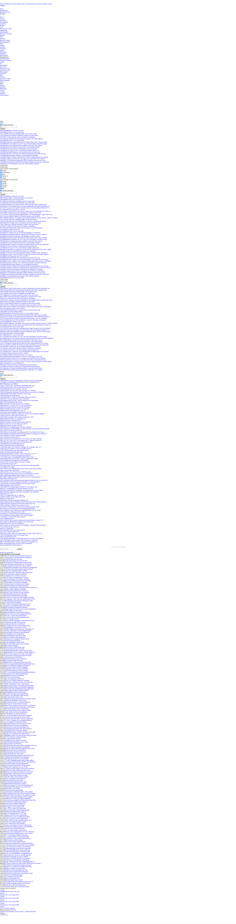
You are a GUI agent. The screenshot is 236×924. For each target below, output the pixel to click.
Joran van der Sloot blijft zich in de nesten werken (17, 483)
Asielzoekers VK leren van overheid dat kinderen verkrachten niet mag (23, 153)
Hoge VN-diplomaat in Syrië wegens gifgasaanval (19, 861)
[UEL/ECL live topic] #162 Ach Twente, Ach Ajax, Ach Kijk (20, 438)
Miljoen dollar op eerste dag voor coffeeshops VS (19, 629)
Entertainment (4, 32)
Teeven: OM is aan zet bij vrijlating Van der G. (18, 614)
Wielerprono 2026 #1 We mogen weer (14, 535)
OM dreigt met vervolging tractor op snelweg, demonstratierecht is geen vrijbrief (25, 249)
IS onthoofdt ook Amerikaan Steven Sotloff (18, 566)
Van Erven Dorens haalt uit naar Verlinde (17, 644)
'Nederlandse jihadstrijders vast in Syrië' (16, 742)
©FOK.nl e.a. (4, 915)
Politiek (2, 25)
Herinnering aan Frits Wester (13, 657)
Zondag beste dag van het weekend (12, 209)
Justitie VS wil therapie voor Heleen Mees (17, 733)
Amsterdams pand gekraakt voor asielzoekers (18, 787)
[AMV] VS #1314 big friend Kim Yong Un (15, 455)
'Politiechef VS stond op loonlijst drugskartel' (18, 798)
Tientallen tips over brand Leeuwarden (15, 740)
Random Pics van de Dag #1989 (12, 277)
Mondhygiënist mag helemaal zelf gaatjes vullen (19, 600)
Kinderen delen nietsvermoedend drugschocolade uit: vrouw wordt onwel (24, 480)
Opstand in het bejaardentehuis (14, 875)
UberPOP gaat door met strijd (13, 559)
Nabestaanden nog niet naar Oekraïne (16, 594)
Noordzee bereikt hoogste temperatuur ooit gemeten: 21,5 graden (21, 269)
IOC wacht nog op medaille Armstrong (16, 835)
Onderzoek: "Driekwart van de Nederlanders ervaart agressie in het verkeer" (24, 259)
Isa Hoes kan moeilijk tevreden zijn (15, 803)
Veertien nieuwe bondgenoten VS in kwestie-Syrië (19, 831)
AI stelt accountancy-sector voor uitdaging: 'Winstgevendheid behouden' (23, 525)
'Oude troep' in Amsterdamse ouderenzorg (17, 860)
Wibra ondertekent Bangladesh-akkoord (15, 607)
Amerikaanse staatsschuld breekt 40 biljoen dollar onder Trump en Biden (23, 142)
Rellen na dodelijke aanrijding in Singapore (17, 665)
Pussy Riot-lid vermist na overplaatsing (16, 725)
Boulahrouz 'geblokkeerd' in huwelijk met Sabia (19, 873)
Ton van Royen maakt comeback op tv (16, 830)
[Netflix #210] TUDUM (10, 485)
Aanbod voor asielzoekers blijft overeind (16, 695)
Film (1, 37)
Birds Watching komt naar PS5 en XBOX (14, 256)
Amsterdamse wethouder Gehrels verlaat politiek (19, 792)
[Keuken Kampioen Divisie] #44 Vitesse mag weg (17, 503)
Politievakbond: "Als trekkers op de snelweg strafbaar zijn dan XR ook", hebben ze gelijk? (29, 218)
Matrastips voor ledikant (9, 384)
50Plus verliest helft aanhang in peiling (16, 775)
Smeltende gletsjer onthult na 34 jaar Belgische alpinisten (19, 155)
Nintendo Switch (5, 68)
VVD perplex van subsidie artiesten (15, 713)
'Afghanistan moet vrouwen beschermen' (16, 669)
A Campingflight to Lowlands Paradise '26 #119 (16, 488)
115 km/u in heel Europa (13, 677)
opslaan (3, 128)
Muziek (2, 35)
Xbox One (3, 67)
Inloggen (2, 5)
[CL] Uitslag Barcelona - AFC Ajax (16, 813)
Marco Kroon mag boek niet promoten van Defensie (20, 705)
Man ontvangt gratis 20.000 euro (14, 679)
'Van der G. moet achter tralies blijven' (16, 615)
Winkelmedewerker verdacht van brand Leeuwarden (20, 732)
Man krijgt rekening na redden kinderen (17, 690)
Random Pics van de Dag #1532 (12, 363)
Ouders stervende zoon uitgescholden (16, 815)
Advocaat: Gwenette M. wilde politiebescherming (19, 597)
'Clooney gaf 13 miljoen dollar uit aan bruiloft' (18, 562)
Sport (1, 44)
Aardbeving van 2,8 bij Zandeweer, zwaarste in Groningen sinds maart (23, 221)
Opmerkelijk (3, 30)
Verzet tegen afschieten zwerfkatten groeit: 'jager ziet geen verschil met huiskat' (25, 267)
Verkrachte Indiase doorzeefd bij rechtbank (17, 612)
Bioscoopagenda (5, 42)
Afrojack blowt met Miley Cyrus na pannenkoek (19, 718)
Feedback (3, 93)
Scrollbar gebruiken (7, 125)
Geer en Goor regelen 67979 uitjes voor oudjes (18, 654)
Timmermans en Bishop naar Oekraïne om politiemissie (21, 567)
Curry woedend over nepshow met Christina (18, 846)
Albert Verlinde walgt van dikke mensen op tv (18, 820)
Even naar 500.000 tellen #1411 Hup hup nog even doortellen (20, 468)
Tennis (2, 50)
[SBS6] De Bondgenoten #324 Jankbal (14, 460)
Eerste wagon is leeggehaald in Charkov (16, 577)
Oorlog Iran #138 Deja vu (10, 395)
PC (1, 63)
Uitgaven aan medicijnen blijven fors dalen (17, 605)
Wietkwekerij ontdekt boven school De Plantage (19, 843)
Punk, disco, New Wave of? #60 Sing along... (16, 472)
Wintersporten (4, 55)
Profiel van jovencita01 (6, 552)
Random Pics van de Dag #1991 (12, 132)
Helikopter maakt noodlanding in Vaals (16, 870)
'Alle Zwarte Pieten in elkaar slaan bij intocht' (19, 715)
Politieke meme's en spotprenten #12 (13, 419)
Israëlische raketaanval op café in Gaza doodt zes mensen (19, 313)
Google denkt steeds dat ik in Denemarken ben (16, 442)
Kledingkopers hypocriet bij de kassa (15, 692)
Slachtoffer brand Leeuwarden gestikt (16, 730)
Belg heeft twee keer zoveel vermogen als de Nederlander (19, 400)
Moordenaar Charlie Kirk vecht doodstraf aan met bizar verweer (21, 340)
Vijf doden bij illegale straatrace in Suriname (17, 883)
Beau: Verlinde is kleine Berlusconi (15, 637)
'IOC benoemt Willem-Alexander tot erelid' (16, 836)
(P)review (5, 185)
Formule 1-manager (5, 60)
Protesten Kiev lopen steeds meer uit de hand (18, 662)
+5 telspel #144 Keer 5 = (10, 532)
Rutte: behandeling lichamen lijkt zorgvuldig (18, 580)
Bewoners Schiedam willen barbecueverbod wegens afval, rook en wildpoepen (25, 261)
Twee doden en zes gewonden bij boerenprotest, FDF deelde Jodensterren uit (25, 316)
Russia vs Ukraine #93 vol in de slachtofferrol (15, 405)
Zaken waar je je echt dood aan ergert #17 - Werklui (18, 390)
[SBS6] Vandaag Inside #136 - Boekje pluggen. (16, 515)
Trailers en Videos (5, 78)
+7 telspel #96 (6, 528)
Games (2, 62)
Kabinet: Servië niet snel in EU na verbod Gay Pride (20, 795)
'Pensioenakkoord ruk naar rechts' (14, 649)
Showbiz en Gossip (5, 29)
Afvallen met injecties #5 (9, 470)
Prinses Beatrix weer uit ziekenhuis (14, 805)
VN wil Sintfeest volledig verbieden (16, 737)
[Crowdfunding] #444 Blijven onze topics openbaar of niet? (20, 382)
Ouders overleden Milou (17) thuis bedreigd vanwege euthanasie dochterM (24, 428)
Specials (44, 4)
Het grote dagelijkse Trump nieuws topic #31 (16, 412)
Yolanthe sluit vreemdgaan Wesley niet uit (17, 639)
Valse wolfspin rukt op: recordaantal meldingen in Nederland (20, 233)
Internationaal (4, 22)
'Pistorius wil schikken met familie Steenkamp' (18, 866)
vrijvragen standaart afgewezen (11, 452)
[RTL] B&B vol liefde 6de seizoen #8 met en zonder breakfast (20, 477)
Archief (50, 4)
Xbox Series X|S (5, 70)
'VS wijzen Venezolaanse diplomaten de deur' (17, 604)
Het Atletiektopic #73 (8, 478)
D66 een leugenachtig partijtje (11, 311)
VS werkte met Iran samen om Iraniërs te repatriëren (17, 137)
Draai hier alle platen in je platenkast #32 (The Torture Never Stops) (22, 432)
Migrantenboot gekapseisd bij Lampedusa (17, 757)
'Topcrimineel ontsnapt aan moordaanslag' (17, 632)
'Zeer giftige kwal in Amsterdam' (14, 634)
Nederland (3, 20)
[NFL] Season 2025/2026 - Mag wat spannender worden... (19, 458)
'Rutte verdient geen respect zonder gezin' (17, 684)
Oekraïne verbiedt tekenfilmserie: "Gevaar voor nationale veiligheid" (22, 414)
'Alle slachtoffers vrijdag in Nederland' (16, 574)
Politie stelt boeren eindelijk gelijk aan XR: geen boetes (18, 134)
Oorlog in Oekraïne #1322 (10, 420)
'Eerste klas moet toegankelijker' (14, 790)
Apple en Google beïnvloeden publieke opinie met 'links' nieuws (21, 145)
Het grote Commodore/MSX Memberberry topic (17, 457)
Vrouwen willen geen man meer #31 (13, 415)
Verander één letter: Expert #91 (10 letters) (15, 407)
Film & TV (3, 73)
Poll (3, 189)
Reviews (33, 4)
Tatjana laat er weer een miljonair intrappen (17, 817)
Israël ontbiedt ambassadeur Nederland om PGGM (19, 620)
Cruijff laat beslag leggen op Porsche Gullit (17, 851)
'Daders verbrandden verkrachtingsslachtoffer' (18, 630)
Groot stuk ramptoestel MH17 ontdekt (16, 571)
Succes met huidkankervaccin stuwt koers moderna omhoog (19, 163)
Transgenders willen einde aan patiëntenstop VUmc (20, 599)
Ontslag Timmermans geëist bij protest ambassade (19, 755)
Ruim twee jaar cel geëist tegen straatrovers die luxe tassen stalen (21, 380)
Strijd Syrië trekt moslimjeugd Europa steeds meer (19, 689)
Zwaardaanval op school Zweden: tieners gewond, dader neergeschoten (23, 204)
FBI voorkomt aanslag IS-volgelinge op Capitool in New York (20, 213)
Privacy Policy (19, 911)
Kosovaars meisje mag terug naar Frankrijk (17, 747)
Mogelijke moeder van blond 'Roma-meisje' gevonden (20, 735)
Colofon (2, 92)
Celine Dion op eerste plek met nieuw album (17, 717)
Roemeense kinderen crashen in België (16, 670)
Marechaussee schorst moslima (14, 840)
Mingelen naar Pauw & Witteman (14, 675)
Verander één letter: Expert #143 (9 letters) (14, 404)
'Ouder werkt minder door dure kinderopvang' (18, 825)
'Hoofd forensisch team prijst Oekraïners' (16, 585)
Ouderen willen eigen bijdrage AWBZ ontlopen (18, 797)
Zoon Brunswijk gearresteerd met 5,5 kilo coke (18, 564)
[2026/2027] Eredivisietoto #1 (11, 545)
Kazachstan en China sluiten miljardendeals (17, 838)
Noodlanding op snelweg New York (15, 627)
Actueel (2, 19)
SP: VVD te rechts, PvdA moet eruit (15, 808)
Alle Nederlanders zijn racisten (11, 402)
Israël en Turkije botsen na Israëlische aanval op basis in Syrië (20, 223)
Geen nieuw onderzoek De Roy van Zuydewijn (19, 682)
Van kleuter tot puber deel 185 (11, 425)
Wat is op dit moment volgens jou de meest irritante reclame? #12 (21, 520)
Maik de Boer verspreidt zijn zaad (14, 647)
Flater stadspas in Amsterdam (13, 610)
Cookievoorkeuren (30, 911)
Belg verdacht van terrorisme (13, 743)
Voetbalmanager (4, 58)
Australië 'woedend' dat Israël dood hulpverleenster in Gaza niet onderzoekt (24, 244)
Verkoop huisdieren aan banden (14, 780)
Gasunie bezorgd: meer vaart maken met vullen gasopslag (19, 465)
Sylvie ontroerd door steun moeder (15, 823)
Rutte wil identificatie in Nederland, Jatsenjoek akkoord (21, 587)
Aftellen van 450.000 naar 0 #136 (12, 497)
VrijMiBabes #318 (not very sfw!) (12, 130)
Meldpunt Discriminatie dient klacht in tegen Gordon (20, 699)
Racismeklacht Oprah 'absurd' (14, 880)
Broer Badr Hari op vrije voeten (14, 753)
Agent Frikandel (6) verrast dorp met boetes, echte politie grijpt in (21, 139)
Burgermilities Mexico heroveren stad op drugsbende (20, 609)
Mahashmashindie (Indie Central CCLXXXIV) (16, 475)
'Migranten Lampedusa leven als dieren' (16, 767)
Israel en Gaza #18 (8, 463)
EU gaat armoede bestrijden (13, 602)
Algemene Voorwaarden (7, 911)
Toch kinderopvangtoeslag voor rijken (16, 782)
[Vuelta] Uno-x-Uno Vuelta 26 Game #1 (14, 424)
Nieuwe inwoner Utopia (12, 619)
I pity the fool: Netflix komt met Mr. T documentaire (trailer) (20, 147)
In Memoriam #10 (8, 537)
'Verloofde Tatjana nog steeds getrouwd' (16, 763)
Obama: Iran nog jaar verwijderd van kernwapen (19, 772)
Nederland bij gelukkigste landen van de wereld (18, 833)
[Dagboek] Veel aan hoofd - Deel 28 (13, 389)
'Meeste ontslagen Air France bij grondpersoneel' (19, 785)
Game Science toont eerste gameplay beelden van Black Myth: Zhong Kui (23, 252)
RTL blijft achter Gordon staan (14, 697)
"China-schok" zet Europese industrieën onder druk (17, 385)
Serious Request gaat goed (12, 640)
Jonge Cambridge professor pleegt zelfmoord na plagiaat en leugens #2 (23, 433)
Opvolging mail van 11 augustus (12, 495)
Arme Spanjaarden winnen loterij (14, 642)
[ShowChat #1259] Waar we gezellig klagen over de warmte (20, 510)
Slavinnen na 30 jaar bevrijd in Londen (16, 703)
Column (4, 183)
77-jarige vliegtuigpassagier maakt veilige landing (19, 760)
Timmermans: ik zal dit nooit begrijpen (16, 582)
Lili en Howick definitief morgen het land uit (19, 556)
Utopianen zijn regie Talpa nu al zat (15, 622)
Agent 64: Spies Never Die (10, 229)
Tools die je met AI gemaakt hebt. (12, 445)
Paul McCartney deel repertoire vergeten (16, 777)
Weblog (6, 4)
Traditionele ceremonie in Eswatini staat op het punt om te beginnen (22, 392)
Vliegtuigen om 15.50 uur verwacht (15, 576)
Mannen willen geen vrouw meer (12, 512)
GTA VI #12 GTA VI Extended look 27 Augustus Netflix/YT (21, 440)
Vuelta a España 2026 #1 (10, 437)
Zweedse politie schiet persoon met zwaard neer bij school (19, 473)
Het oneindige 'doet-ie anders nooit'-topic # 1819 (17, 417)
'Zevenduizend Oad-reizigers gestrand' (16, 802)
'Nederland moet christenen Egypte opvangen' (18, 865)
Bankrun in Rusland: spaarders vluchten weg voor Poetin (19, 135)
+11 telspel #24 (7, 498)
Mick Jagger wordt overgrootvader (14, 807)
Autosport (3, 48)
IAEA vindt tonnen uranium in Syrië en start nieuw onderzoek (20, 348)
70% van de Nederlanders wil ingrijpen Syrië (19, 853)
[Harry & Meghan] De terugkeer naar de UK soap (16, 522)
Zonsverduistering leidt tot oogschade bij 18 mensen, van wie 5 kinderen (23, 234)
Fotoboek (3, 87)
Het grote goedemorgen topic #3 (12, 443)
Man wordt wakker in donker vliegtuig (16, 667)
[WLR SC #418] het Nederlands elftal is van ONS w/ (18, 397)
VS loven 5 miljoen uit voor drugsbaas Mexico (18, 720)
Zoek (10, 4)
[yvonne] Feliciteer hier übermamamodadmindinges (17, 508)
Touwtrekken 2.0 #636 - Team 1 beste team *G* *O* (18, 453)
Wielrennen (3, 52)
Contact (2, 90)
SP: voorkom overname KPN (13, 876)
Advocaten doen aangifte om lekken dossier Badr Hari (20, 800)
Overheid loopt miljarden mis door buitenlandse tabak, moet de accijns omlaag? (25, 331)
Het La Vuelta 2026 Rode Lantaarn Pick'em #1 (15, 513)
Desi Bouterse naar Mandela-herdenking (16, 674)
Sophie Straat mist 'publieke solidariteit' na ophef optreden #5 (20, 482)
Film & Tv (5, 176)
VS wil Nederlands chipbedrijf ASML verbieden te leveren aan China (22, 160)
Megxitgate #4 (7, 518)
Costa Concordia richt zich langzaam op (16, 818)
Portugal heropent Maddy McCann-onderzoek (18, 728)
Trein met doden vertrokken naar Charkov (17, 584)
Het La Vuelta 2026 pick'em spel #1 (13, 517)
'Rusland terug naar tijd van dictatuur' (15, 752)
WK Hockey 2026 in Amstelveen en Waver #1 (16, 387)
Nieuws (23, 4)
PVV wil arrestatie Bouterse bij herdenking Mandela (20, 672)
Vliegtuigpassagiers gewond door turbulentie (18, 848)
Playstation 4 (3, 65)
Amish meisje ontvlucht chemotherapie (16, 712)
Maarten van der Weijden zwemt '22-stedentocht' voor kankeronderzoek (23, 502)
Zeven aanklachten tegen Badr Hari (15, 778)
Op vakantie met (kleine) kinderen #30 (14, 500)
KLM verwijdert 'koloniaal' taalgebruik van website (20, 748)
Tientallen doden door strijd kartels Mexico (17, 886)
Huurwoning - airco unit (9, 527)
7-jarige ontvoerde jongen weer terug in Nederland (19, 768)
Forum (2, 4)
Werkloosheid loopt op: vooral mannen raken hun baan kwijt (20, 152)
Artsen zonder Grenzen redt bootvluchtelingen (18, 557)
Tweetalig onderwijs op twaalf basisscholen (17, 625)
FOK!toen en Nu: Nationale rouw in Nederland (18, 572)
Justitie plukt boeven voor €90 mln (15, 624)
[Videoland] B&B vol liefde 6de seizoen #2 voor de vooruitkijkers (21, 538)
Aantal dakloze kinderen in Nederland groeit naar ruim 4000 (20, 216)
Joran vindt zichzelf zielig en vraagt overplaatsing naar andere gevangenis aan (25, 206)
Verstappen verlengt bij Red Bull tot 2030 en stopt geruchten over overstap (24, 157)
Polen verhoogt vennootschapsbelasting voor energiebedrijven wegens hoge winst (26, 214)
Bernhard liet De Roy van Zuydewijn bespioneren (19, 685)
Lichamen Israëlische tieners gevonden (16, 595)
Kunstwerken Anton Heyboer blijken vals (17, 727)
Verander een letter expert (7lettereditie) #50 (15, 422)
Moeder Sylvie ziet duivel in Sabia (15, 828)
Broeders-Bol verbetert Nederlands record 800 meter (17, 203)
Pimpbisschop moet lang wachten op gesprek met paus (21, 745)
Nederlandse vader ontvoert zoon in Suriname (18, 773)
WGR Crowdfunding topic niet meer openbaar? (16, 427)
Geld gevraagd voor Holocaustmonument (17, 617)
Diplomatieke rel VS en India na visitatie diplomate (19, 652)
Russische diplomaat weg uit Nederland (16, 694)
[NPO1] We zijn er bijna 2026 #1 (12, 530)
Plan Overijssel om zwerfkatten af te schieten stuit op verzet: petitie (21, 490)
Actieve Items (16, 4)
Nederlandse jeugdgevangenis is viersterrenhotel (19, 826)
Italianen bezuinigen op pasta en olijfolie (16, 856)
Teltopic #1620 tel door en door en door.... (15, 505)
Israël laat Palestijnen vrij (12, 878)
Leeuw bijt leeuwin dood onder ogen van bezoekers (20, 707)
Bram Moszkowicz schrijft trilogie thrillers (17, 810)
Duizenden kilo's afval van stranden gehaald (17, 855)
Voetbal (2, 45)
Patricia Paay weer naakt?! (12, 788)
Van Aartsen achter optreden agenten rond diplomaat (20, 762)
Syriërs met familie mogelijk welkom (15, 822)
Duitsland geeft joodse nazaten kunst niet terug (18, 650)
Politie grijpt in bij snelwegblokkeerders (14, 450)
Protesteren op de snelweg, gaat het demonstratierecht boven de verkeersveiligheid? (26, 338)
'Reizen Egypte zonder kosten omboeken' (16, 871)
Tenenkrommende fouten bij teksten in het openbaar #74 (19, 542)
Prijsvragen (3, 88)
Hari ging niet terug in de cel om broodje (16, 758)
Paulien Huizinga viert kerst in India (15, 635)
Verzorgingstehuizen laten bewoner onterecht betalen (20, 793)
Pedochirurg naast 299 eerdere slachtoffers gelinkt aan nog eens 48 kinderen (24, 162)
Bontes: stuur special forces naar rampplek (17, 592)
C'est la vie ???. (6, 493)
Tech (1, 27)
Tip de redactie (4, 95)
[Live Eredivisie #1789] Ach (11, 430)
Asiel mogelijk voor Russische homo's (16, 722)
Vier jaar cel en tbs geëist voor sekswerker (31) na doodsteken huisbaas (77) (24, 208)
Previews (39, 4)
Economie (3, 24)
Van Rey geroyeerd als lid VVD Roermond (17, 765)
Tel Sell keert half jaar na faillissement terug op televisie (18, 149)
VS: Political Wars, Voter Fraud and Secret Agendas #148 (19, 507)
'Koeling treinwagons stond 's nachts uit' (16, 590)
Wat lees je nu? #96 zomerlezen (12, 523)
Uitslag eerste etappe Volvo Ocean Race (15, 561)
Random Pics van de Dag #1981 (12, 335)
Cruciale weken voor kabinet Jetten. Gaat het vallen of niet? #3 (21, 533)
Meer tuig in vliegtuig (11, 645)
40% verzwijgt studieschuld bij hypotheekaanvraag (19, 664)
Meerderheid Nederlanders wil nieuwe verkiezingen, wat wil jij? (21, 356)
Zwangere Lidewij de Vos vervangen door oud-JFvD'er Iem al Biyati (22, 158)
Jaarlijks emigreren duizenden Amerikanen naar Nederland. (19, 492)
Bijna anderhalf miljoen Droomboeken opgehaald (19, 687)
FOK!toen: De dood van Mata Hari (15, 750)
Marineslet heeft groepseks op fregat (15, 783)
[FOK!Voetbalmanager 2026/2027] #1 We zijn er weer (18, 487)
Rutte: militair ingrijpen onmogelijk (16, 589)
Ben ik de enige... (7, 467)
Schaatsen (3, 53)
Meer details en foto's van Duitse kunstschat (17, 702)
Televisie (2, 39)
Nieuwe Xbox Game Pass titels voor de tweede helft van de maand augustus (24, 254)
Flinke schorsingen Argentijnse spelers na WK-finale (17, 201)
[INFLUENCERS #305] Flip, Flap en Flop (15, 394)
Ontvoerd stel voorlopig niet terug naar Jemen (18, 655)
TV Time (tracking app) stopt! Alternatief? (14, 399)
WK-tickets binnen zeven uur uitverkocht (17, 708)
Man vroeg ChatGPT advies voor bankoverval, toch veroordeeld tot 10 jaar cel (25, 211)
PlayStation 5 (4, 72)
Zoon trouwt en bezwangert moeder (15, 841)
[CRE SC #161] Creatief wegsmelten (13, 435)
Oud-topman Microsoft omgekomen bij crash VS (19, 881)
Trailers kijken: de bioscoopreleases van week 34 (16, 198)
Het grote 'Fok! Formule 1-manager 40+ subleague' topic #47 (20, 447)
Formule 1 (3, 47)
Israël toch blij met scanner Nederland (16, 659)
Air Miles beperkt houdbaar (13, 738)
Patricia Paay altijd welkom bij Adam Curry (17, 770)
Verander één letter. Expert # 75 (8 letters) (14, 409)
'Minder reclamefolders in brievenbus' (16, 700)
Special (4, 187)
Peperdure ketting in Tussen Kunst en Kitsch (18, 723)
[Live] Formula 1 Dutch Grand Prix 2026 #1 (15, 448)
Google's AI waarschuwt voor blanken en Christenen (18, 251)
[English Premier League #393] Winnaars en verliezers (18, 540)
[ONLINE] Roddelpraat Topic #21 (13, 410)
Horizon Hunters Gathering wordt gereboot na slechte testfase (20, 236)
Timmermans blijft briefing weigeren (15, 812)
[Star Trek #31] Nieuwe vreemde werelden (15, 462)
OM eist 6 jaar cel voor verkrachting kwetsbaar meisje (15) (19, 150)
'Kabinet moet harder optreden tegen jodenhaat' (19, 569)
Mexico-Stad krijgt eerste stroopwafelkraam (17, 850)
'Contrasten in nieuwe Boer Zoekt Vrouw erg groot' (20, 845)
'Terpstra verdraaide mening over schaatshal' (17, 858)
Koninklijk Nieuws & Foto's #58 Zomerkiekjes (16, 543)
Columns (28, 4)
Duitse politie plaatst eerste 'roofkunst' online (18, 710)
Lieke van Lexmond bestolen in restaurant (17, 680)
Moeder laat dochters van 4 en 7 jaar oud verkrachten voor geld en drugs (23, 144)
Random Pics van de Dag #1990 (12, 140)
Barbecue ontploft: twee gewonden (15, 868)
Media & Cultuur (5, 40)
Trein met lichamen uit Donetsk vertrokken (17, 579)
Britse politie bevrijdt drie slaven (13, 660)
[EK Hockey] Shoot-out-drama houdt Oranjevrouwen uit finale (22, 863)
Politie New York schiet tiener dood (15, 885)
